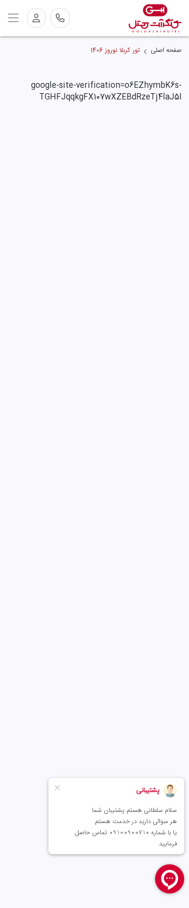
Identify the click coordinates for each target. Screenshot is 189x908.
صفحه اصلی (166, 51)
